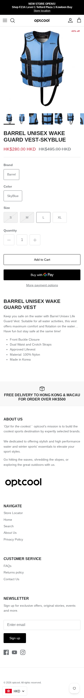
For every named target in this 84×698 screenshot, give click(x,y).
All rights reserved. (31, 682)
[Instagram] (22, 652)
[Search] (15, 20)
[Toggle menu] (5, 20)
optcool (16, 682)
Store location (42, 10)
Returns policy (14, 572)
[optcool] (42, 20)
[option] (42, 68)
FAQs (7, 566)
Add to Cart (42, 259)
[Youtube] (14, 652)
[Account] (69, 20)
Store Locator (13, 513)
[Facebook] (6, 652)
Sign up (14, 638)
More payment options (42, 285)
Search (9, 526)
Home (8, 519)
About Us (10, 532)
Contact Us (11, 579)
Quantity (10, 230)
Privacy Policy (13, 539)
